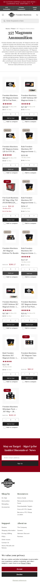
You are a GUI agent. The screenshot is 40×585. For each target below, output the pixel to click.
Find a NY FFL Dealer (24, 509)
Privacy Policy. (26, 563)
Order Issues (6, 539)
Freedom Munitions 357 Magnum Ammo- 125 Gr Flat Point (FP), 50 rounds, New (29, 304)
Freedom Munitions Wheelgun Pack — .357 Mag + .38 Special (10, 409)
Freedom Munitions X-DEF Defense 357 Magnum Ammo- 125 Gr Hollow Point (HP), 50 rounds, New (29, 98)
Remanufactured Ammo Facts (25, 502)
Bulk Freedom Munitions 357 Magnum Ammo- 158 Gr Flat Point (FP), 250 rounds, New (29, 250)
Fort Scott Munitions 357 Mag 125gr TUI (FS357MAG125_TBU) (10, 200)
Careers (20, 530)
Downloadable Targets (24, 506)
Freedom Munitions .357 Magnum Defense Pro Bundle (10, 250)
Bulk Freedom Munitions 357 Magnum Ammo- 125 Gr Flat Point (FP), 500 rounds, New (29, 149)
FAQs (3, 536)
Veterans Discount (23, 533)
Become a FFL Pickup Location (24, 513)
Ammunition (6, 501)
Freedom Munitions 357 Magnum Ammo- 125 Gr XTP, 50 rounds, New (11, 149)
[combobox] (21, 21)
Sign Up (20, 463)
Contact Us (5, 542)
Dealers (4, 527)
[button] (3, 15)
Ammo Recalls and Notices (8, 547)
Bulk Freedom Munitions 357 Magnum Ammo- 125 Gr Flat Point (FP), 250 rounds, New (11, 355)
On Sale (4, 498)
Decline (19, 574)
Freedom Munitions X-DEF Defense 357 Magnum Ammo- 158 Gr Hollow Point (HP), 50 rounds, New (11, 304)
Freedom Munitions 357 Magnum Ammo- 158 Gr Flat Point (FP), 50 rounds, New (11, 98)
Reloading (5, 504)
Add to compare (12, 121)
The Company (22, 527)
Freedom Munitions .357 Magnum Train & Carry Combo (28, 355)
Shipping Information (8, 530)
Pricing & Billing (7, 533)
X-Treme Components (21, 8)
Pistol (13, 28)
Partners (20, 536)
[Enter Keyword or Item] (4, 21)
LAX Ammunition (6, 8)
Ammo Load (35, 8)
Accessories (6, 507)
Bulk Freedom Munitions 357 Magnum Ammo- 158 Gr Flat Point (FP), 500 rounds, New (29, 200)
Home (8, 28)
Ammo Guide (21, 498)
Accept (19, 569)
